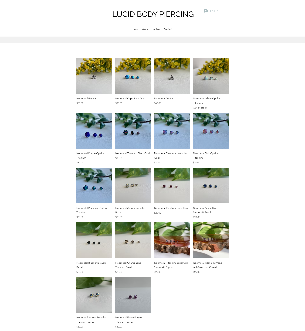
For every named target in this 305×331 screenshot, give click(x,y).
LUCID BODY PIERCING (153, 14)
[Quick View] (94, 76)
